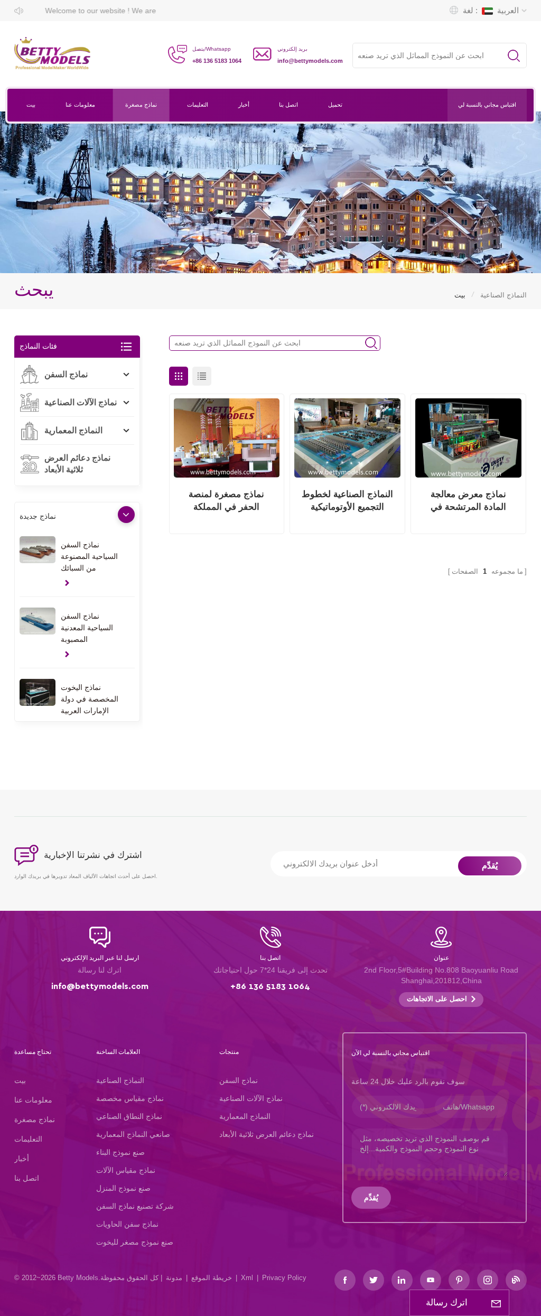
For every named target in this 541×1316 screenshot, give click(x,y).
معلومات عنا (80, 105)
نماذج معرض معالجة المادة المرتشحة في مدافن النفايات (468, 501)
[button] (126, 514)
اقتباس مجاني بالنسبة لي (487, 105)
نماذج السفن (66, 374)
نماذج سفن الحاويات (127, 1224)
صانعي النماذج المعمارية (133, 1134)
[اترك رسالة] (496, 1302)
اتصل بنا (288, 105)
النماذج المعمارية (73, 430)
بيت (30, 105)
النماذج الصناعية (120, 1080)
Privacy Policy (284, 1278)
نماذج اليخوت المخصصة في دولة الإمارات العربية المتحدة (89, 699)
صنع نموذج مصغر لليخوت (134, 1242)
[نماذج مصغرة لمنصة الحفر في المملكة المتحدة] (227, 438)
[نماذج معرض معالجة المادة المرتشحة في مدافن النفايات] (468, 438)
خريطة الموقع (211, 1278)
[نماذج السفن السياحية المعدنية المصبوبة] (37, 621)
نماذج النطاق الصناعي (129, 1116)
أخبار (243, 105)
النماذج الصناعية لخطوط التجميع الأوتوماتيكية (347, 500)
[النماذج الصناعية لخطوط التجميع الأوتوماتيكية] (347, 438)
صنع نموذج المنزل (123, 1188)
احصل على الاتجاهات (437, 999)
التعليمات (197, 105)
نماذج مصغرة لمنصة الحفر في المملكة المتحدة (226, 501)
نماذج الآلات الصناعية (80, 402)
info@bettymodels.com (310, 61)
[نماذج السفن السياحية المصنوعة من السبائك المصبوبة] (37, 549)
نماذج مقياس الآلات (125, 1170)
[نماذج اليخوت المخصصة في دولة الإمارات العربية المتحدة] (37, 692)
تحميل (335, 105)
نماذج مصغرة (141, 105)
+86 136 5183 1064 (216, 61)
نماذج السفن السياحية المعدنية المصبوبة (87, 627)
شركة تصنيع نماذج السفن (135, 1206)
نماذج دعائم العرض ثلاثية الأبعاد (77, 463)
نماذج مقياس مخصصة (130, 1098)
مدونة (174, 1278)
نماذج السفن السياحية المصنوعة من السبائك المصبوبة (89, 557)
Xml (247, 1278)
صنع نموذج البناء (120, 1152)
